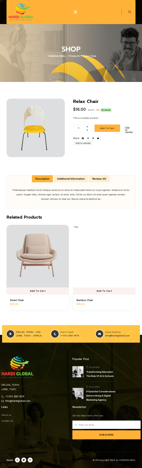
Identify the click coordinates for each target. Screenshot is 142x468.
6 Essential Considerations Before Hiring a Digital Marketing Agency (101, 395)
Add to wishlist (127, 128)
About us (6, 415)
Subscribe (106, 434)
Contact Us (7, 420)
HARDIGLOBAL (127, 460)
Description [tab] (42, 179)
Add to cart (107, 128)
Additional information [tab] (71, 179)
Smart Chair (17, 300)
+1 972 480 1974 (69, 335)
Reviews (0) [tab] (99, 179)
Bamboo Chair (85, 300)
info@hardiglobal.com (117, 335)
